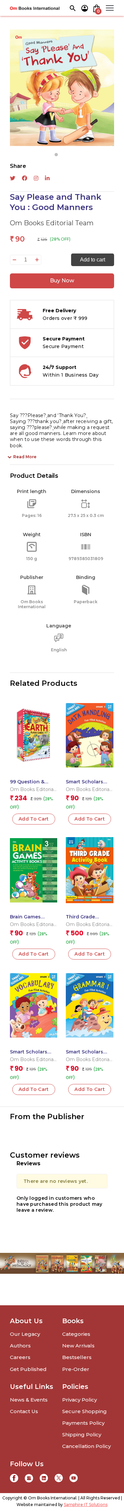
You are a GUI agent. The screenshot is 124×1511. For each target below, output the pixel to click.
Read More (24, 456)
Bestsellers (77, 1357)
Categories (76, 1334)
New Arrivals (78, 1345)
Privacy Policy (79, 1400)
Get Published (28, 1369)
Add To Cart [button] (34, 819)
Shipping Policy (81, 1434)
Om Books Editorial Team (52, 223)
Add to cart (92, 259)
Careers (20, 1357)
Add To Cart (89, 819)
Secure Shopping (84, 1411)
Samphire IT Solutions (85, 1504)
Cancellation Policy (86, 1446)
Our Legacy (25, 1334)
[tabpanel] (62, 88)
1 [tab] (56, 154)
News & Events (29, 1400)
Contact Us (24, 1411)
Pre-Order (75, 1369)
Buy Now (62, 280)
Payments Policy (83, 1423)
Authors (20, 1345)
